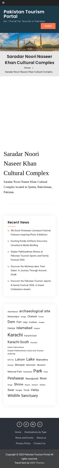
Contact (48, 26)
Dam (11, 322)
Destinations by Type (35, 432)
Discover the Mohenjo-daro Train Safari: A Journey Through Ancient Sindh (29, 270)
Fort (19, 322)
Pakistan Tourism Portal (24, 14)
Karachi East (30, 335)
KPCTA (11, 360)
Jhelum (37, 328)
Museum (41, 365)
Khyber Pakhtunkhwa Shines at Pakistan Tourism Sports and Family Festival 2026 (30, 255)
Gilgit (25, 322)
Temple (18, 390)
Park (37, 371)
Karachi (15, 335)
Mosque (20, 364)
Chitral (41, 317)
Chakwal (32, 316)
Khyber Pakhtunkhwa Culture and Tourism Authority (26, 352)
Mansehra (42, 359)
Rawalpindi (31, 378)
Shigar (10, 385)
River (43, 378)
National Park (15, 371)
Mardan (11, 365)
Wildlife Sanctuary (23, 395)
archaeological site (34, 311)
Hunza (11, 328)
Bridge (23, 317)
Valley (35, 390)
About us (41, 437)
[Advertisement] (29, 112)
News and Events (24, 437)
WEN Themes (37, 462)
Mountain (31, 365)
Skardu (27, 385)
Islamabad (24, 328)
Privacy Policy (23, 443)
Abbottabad (13, 312)
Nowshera (27, 372)
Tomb (26, 390)
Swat (11, 390)
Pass (46, 372)
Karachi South (18, 342)
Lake (30, 359)
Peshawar (16, 378)
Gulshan (33, 322)
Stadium (35, 385)
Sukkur (42, 385)
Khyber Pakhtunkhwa (16, 347)
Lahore (20, 359)
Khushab (33, 342)
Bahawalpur (14, 316)
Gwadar (42, 322)
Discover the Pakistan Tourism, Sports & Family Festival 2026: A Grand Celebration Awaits (31, 285)
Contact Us (39, 443)
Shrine (18, 384)
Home (18, 432)
